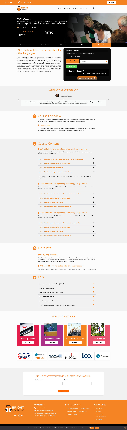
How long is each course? (47, 288)
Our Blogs (98, 411)
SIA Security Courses (72, 408)
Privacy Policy (99, 414)
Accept (92, 427)
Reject (97, 427)
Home (59, 8)
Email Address (39, 380)
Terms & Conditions (101, 416)
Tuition (75, 8)
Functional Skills (83, 411)
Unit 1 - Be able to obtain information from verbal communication (60, 194)
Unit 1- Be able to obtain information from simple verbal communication (62, 159)
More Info (28, 342)
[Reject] (125, 428)
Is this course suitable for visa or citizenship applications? (57, 305)
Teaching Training (85, 408)
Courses (66, 8)
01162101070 (26, 2)
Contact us (83, 8)
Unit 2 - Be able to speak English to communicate (55, 163)
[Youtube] (11, 2)
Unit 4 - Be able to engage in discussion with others (55, 172)
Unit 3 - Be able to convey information (51, 167)
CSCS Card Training (72, 414)
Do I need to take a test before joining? (52, 284)
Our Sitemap (99, 419)
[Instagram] (8, 2)
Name (65, 380)
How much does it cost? (47, 296)
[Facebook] (5, 2)
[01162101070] (19, 2)
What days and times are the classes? (51, 292)
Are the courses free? (46, 301)
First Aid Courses (71, 411)
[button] (94, 8)
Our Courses (99, 408)
